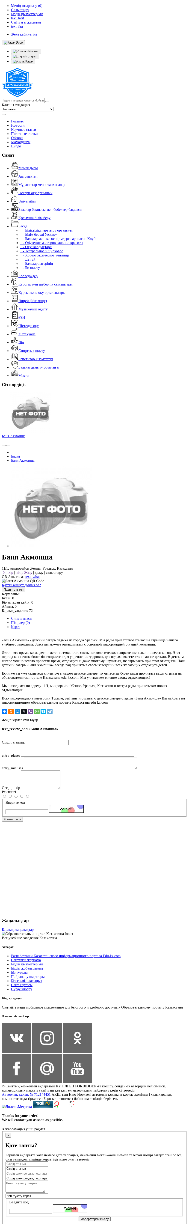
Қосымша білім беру (34, 218)
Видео (16, 146)
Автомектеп (28, 176)
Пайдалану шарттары (28, 977)
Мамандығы (20, 142)
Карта (15, 627)
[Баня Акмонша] (51, 546)
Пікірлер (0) (20, 623)
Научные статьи (23, 129)
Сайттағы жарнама (26, 960)
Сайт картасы (21, 985)
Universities (27, 201)
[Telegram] (50, 711)
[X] (24, 711)
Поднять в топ (14, 589)
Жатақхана (26, 334)
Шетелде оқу (28, 326)
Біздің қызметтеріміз (27, 964)
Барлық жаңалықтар (18, 929)
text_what (32, 577)
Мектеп (24, 376)
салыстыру (54, 572)
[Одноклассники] (11, 711)
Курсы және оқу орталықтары (41, 293)
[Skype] (43, 711)
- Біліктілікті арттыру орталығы (46, 230)
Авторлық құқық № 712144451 (26, 1094)
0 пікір (8, 572)
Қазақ (28, 61)
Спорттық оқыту (31, 351)
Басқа (22, 226)
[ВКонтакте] (4, 711)
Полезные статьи (24, 134)
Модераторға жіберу (94, 1219)
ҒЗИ (21, 317)
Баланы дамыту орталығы (38, 367)
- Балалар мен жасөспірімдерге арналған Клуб (57, 239)
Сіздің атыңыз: (13, 742)
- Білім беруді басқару (38, 234)
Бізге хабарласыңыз (26, 981)
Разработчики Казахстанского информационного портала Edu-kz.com (66, 956)
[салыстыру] (4, 445)
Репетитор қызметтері (35, 359)
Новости (18, 125)
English (32, 56)
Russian (33, 51)
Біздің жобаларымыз (27, 968)
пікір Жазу (24, 572)
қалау (39, 572)
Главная (17, 121)
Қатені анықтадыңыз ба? (21, 585)
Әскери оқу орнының (35, 193)
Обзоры (17, 138)
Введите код (15, 802)
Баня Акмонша (13, 436)
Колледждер (28, 276)
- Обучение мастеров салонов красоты (51, 243)
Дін (21, 342)
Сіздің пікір (11, 788)
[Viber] (30, 711)
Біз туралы (19, 972)
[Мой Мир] (17, 711)
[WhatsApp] (37, 711)
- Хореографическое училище (44, 255)
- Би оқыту (30, 268)
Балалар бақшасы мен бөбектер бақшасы (50, 209)
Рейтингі (9, 792)
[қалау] (8, 445)
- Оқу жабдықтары (36, 247)
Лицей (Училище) (32, 301)
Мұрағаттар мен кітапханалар (41, 185)
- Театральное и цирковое (41, 251)
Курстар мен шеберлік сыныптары (45, 284)
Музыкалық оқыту (33, 309)
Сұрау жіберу (21, 989)
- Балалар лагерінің (36, 263)
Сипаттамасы (21, 618)
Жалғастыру (12, 819)
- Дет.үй (27, 259)
